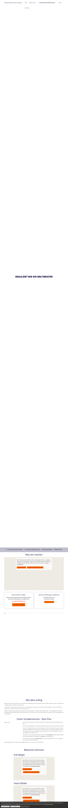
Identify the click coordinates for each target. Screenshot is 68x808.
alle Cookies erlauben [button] (21, 567)
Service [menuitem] (60, 2)
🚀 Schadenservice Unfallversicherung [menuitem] (47, 2)
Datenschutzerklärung (48, 804)
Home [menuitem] (26, 2)
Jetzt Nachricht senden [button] (49, 601)
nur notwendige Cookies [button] (15, 806)
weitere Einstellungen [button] (25, 806)
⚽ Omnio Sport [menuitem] (32, 2)
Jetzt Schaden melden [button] (18, 604)
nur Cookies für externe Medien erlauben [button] (35, 567)
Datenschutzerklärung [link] (35, 766)
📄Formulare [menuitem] (26, 8)
